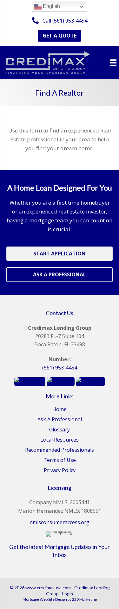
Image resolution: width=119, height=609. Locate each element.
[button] (59, 21)
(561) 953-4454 (59, 367)
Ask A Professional (59, 420)
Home (59, 410)
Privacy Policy (60, 471)
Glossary (59, 430)
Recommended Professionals (59, 450)
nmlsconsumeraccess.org (59, 522)
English (51, 6)
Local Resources (59, 440)
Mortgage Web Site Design (45, 599)
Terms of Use (59, 460)
